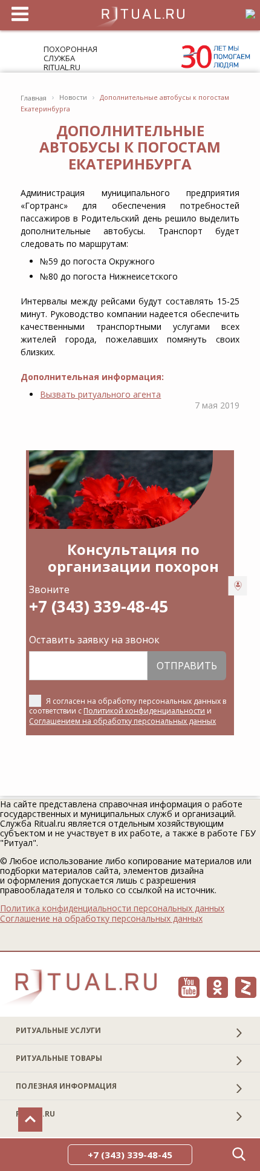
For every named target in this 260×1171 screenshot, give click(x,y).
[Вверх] (30, 1119)
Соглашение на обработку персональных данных (101, 918)
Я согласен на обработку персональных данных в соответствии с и (127, 711)
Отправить (187, 665)
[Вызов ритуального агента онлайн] (238, 586)
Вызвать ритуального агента (100, 394)
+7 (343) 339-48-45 (98, 606)
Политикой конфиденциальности (144, 711)
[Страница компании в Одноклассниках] (217, 987)
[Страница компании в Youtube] (189, 987)
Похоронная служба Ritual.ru (70, 58)
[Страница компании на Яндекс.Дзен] (245, 987)
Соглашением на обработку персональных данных (122, 721)
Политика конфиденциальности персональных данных (112, 908)
